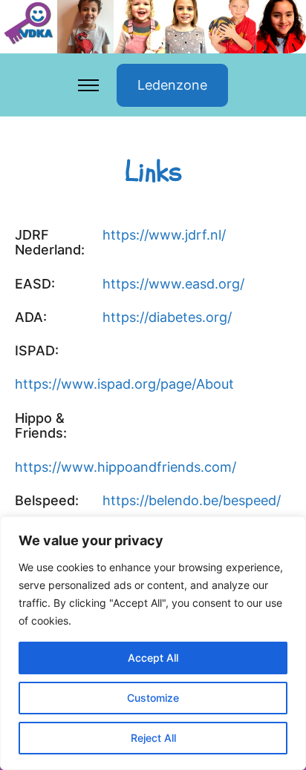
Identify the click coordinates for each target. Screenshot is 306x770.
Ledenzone (172, 85)
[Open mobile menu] (88, 85)
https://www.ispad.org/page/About (124, 384)
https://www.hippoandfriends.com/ (125, 467)
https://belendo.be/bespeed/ (191, 500)
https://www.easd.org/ (173, 284)
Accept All (153, 657)
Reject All (153, 737)
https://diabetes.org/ (167, 317)
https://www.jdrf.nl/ (164, 235)
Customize (153, 697)
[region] (153, 643)
